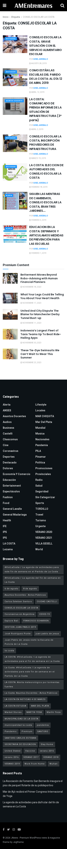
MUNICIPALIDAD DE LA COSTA (21, 718)
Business (8, 428)
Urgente (40, 526)
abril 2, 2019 (37, 129)
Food (6, 503)
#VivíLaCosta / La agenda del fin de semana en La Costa (33, 580)
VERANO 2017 (31, 757)
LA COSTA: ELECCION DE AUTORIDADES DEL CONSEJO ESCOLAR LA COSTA (46, 171)
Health (7, 520)
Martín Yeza (54, 712)
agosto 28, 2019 (39, 63)
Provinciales (43, 474)
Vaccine (30, 750)
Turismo (40, 520)
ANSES (7, 410)
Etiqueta (15, 17)
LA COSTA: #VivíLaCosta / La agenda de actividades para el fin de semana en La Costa (32, 659)
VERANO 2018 (50, 757)
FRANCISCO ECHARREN (36, 620)
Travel (39, 515)
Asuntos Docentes (14, 101)
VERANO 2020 (43, 532)
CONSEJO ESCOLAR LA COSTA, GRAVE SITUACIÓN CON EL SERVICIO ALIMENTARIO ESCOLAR (45, 45)
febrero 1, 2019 (38, 253)
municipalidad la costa (18, 725)
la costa (9, 650)
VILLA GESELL (43, 544)
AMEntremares (33, 5)
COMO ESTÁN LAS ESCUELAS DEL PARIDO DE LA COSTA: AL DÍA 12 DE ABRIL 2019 (45, 76)
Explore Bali (11, 620)
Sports (39, 503)
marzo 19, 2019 (38, 158)
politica (40, 463)
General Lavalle (12, 509)
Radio (39, 480)
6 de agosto (11, 588)
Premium (27, 731)
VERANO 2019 (12, 763)
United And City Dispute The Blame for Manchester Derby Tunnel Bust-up (40, 314)
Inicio (5, 17)
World (39, 549)
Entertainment (12, 486)
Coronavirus (10, 451)
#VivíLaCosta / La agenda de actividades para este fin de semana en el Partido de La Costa (32, 569)
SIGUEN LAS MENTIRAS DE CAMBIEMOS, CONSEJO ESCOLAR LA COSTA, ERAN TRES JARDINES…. (45, 202)
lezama (8, 549)
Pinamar (40, 457)
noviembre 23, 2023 (31, 362)
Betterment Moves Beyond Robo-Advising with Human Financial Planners (39, 278)
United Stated (12, 750)
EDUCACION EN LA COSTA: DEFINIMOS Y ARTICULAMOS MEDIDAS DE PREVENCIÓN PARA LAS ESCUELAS (46, 235)
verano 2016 (12, 757)
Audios (7, 422)
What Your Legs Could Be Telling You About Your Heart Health (42, 296)
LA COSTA (9, 544)
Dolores (8, 468)
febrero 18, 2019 (39, 187)
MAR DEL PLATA (40, 705)
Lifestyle (40, 405)
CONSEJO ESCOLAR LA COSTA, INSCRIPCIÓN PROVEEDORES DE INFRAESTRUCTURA (45, 142)
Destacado (11, 39)
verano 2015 (47, 750)
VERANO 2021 (43, 538)
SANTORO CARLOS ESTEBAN (20, 738)
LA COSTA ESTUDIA (15, 705)
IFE (5, 526)
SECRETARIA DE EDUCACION (20, 744)
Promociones (43, 468)
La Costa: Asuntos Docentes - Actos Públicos (31, 693)
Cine (5, 445)
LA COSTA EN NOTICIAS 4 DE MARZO (25, 699)
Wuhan (54, 763)
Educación (9, 480)
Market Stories (13, 712)
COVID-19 (44, 614)
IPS (5, 532)
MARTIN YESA (34, 712)
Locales (40, 410)
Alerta (9, 195)
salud (38, 486)
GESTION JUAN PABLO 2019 (20, 627)
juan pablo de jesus (47, 633)
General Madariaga (15, 515)
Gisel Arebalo (40, 59)
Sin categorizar (45, 497)
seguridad (41, 491)
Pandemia (41, 445)
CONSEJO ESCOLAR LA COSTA (38, 17)
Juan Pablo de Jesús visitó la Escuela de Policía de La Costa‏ (29, 642)
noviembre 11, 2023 (31, 323)
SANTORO (42, 731)
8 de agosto (30, 588)
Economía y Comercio (16, 474)
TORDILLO (41, 509)
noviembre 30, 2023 (31, 343)
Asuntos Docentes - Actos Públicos (25, 595)
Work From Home (35, 763)
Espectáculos (11, 491)
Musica (39, 434)
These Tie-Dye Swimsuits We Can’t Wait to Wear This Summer (39, 353)
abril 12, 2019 (37, 92)
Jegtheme (18, 842)
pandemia (43, 725)
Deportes (9, 457)
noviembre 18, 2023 (31, 287)
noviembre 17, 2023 (31, 303)
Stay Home (47, 744)
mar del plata (43, 422)
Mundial (40, 428)
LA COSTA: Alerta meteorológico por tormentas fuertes (32, 684)
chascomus (10, 439)
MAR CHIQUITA (44, 416)
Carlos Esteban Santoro (18, 601)
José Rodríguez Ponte (18, 633)
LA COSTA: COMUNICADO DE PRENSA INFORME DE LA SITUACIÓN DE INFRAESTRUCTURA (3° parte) (45, 109)
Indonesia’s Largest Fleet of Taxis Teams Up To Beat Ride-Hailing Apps (40, 334)
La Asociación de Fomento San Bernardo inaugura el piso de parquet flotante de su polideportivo (33, 783)
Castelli (7, 434)
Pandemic (11, 731)
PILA (38, 451)
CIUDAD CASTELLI (47, 601)
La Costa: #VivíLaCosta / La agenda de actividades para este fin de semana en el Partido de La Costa (30, 672)
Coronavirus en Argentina (19, 614)
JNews (14, 837)
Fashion (8, 497)
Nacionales (42, 439)
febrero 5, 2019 (38, 220)
